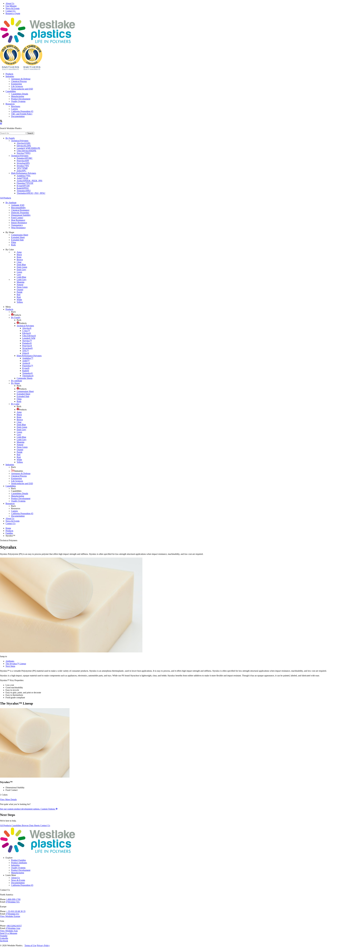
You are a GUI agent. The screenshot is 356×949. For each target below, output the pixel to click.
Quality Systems (18, 867)
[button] (1, 123)
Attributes (10, 661)
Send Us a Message (8, 933)
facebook (4, 941)
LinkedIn (4, 938)
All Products (5, 198)
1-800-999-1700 (13, 899)
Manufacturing (17, 872)
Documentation (18, 882)
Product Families (18, 860)
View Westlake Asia (9, 931)
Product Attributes (19, 862)
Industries (15, 865)
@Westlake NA (13, 902)
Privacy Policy (43, 945)
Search (30, 133)
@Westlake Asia (13, 928)
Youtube (3, 936)
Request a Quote (13, 13)
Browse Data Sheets (31, 825)
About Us (10, 3)
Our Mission (11, 6)
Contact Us (10, 11)
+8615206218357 (14, 926)
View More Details (8, 799)
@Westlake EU (12, 914)
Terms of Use (30, 945)
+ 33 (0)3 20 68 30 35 (15, 911)
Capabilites (17, 825)
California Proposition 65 (22, 885)
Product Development (20, 870)
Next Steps (10, 666)
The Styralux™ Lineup (16, 663)
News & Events (12, 8)
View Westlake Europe (10, 916)
